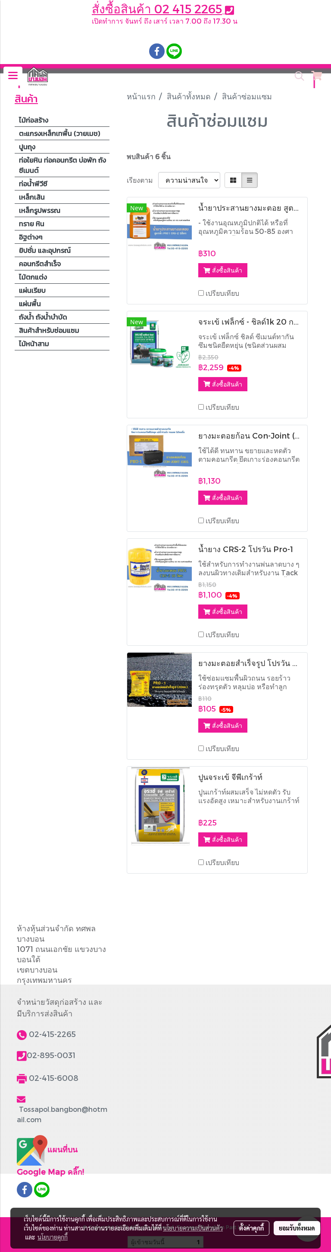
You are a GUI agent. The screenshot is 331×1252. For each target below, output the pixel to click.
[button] (296, 76)
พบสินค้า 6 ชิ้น (149, 156)
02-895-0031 (51, 1054)
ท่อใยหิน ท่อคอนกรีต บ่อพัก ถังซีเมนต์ (62, 165)
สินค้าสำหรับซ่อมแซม (49, 330)
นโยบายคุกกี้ (52, 1237)
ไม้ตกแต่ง (33, 277)
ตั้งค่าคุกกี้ (251, 1228)
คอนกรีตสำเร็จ (40, 263)
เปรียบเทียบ (222, 293)
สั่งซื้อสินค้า (226, 270)
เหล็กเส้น (32, 197)
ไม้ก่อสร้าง (33, 120)
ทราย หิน (31, 223)
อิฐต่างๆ (31, 237)
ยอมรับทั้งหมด (297, 1228)
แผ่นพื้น (30, 303)
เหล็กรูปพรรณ (39, 210)
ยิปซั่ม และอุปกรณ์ (45, 250)
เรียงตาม (142, 180)
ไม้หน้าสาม (34, 343)
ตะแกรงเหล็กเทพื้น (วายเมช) (59, 133)
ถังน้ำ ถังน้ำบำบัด (43, 317)
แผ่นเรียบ (32, 290)
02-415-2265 (52, 1033)
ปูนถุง (27, 146)
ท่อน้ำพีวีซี (33, 183)
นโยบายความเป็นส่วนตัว (193, 1228)
